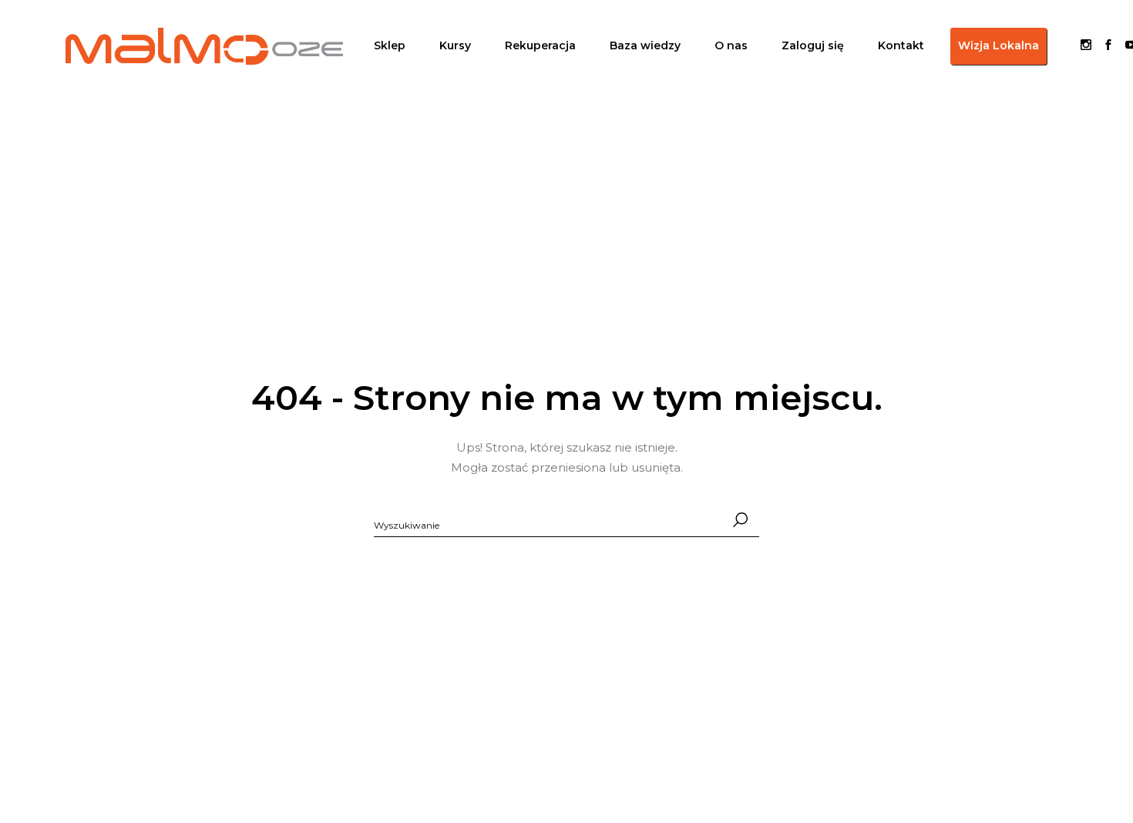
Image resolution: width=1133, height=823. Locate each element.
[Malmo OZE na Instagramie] (1086, 46)
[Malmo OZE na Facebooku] (1102, 46)
